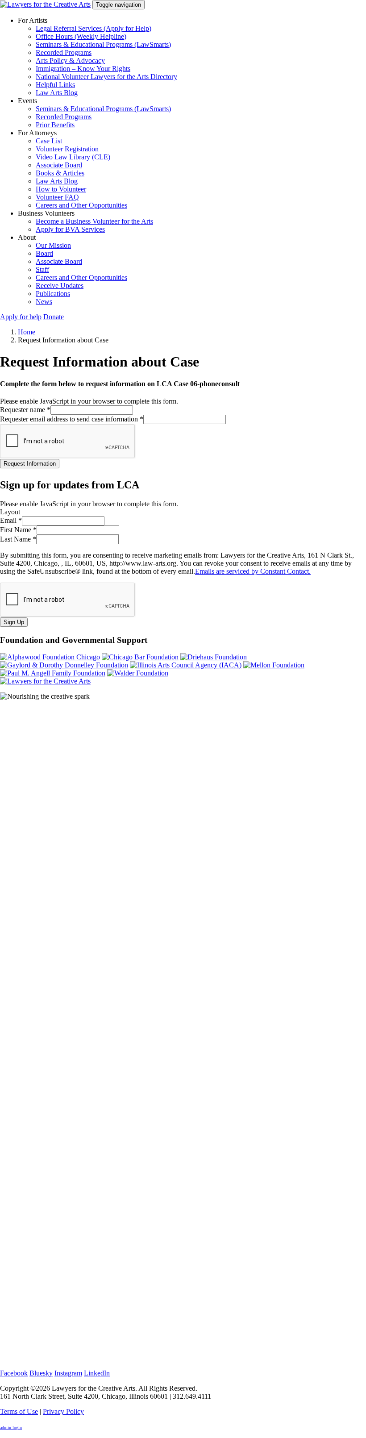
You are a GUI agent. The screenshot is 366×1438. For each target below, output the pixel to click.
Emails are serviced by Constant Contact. (253, 571)
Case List (49, 141)
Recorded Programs (64, 52)
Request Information (30, 463)
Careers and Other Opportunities (81, 205)
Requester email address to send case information (71, 419)
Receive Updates (59, 285)
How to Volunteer (61, 189)
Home (26, 332)
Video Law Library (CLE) (73, 157)
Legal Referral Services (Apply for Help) (93, 28)
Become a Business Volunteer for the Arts (94, 221)
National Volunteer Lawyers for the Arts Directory (106, 76)
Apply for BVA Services (70, 229)
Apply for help (21, 317)
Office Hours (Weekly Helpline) (81, 36)
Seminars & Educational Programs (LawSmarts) (103, 44)
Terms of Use (19, 1411)
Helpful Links (55, 84)
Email (11, 520)
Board (44, 253)
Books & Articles (60, 173)
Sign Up (14, 622)
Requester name (25, 409)
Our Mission (53, 245)
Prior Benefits (55, 125)
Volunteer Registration (67, 149)
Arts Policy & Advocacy (70, 60)
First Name (18, 530)
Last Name (18, 539)
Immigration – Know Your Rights (83, 68)
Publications (53, 293)
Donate (53, 317)
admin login (11, 1427)
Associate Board (59, 165)
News (44, 301)
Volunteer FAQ (57, 197)
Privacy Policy (63, 1411)
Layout (10, 512)
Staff (42, 269)
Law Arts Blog (57, 92)
